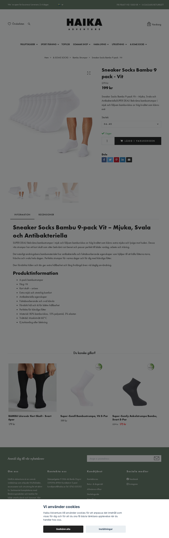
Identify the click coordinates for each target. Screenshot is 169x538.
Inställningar (106, 529)
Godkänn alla (63, 529)
